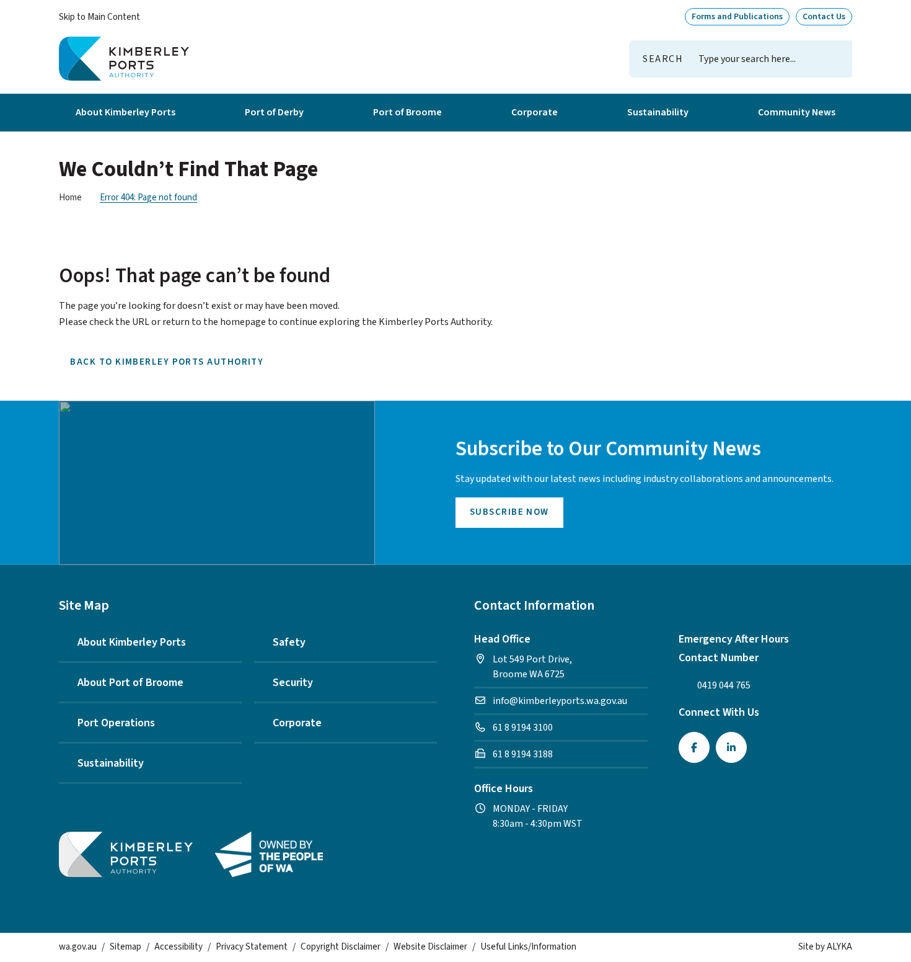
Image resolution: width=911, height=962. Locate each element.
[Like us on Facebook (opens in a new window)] (694, 747)
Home (70, 197)
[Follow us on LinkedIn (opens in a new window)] (731, 747)
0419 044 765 (723, 685)
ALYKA (839, 946)
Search (663, 59)
